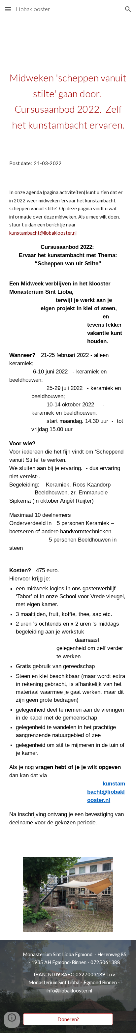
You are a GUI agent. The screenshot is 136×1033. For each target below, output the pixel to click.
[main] (68, 104)
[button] (8, 9)
